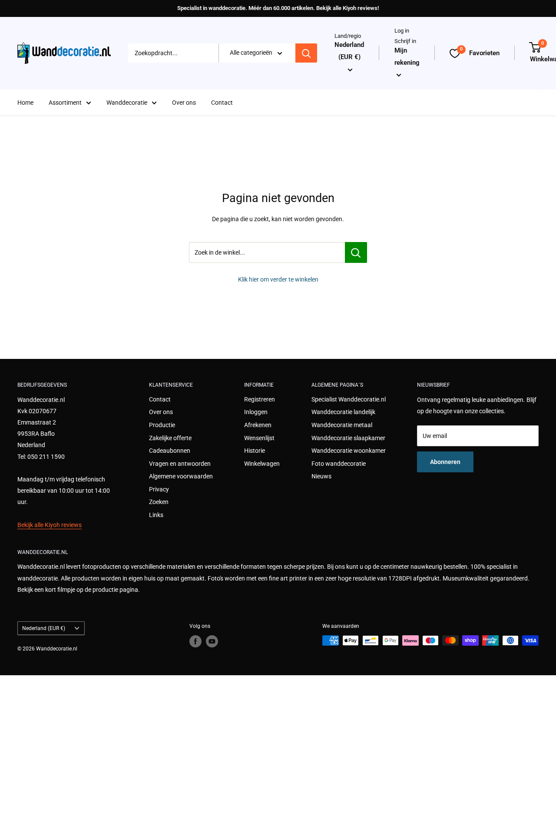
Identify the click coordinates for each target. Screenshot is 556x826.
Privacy (159, 489)
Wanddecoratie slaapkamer (348, 438)
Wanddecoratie (126, 102)
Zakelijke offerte (170, 438)
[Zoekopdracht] (306, 53)
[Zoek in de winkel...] (356, 252)
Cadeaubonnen (169, 450)
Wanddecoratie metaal (341, 424)
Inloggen (256, 411)
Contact (222, 102)
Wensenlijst (259, 438)
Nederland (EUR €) (43, 628)
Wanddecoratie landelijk (343, 411)
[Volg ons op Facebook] (195, 641)
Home (25, 102)
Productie (162, 424)
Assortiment (65, 102)
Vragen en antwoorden (180, 463)
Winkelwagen (262, 463)
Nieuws (321, 476)
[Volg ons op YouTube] (212, 641)
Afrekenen (257, 424)
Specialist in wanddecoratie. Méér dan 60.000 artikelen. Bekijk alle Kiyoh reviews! (278, 8)
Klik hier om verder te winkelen (278, 279)
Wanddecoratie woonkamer (348, 450)
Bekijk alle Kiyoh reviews (49, 524)
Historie (254, 450)
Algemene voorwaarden (181, 476)
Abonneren (445, 461)
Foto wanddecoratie (338, 463)
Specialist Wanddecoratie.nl (348, 399)
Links (156, 514)
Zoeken (159, 501)
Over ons (184, 102)
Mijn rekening (407, 56)
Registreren (259, 399)
